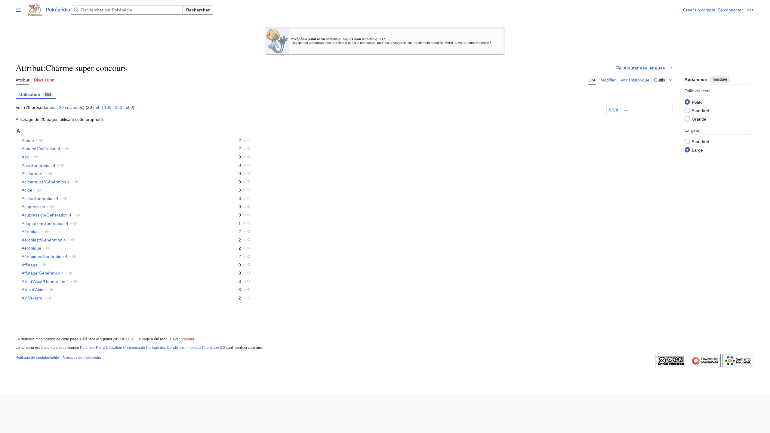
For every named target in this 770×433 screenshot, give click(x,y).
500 (129, 107)
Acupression (33, 206)
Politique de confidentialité (37, 357)
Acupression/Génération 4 (46, 215)
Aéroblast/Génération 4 (44, 240)
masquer (720, 79)
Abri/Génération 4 (38, 165)
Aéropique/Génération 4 (44, 256)
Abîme (28, 140)
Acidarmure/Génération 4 (46, 182)
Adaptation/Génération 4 (45, 223)
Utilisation (35, 94)
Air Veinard (32, 298)
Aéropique (31, 248)
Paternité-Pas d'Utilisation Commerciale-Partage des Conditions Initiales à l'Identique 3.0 (152, 347)
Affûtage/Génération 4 (43, 273)
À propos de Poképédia (82, 357)
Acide (27, 190)
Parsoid (187, 339)
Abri (25, 157)
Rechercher (198, 10)
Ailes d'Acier (33, 289)
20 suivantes (71, 107)
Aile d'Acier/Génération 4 (45, 281)
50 (98, 107)
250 (118, 107)
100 (107, 107)
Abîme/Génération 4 (41, 148)
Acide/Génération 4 (40, 198)
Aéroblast (31, 231)
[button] (18, 10)
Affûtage (30, 265)
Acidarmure (33, 173)
